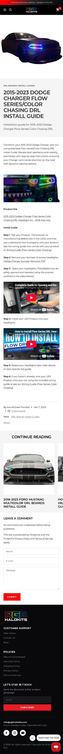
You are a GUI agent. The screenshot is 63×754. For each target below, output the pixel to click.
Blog (6, 642)
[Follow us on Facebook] (6, 733)
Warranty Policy (12, 661)
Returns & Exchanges (14, 657)
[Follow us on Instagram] (15, 733)
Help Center (10, 633)
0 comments (18, 411)
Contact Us (9, 637)
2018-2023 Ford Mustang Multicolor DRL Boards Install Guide (24, 503)
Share (7, 422)
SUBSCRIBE (27, 707)
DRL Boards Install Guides (19, 86)
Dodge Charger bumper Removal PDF (25, 261)
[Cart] (57, 10)
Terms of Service (44, 538)
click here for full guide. (19, 369)
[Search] (10, 9)
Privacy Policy (22, 538)
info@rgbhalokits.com (15, 722)
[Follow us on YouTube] (23, 733)
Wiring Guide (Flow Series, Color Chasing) (29, 250)
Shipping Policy (12, 666)
